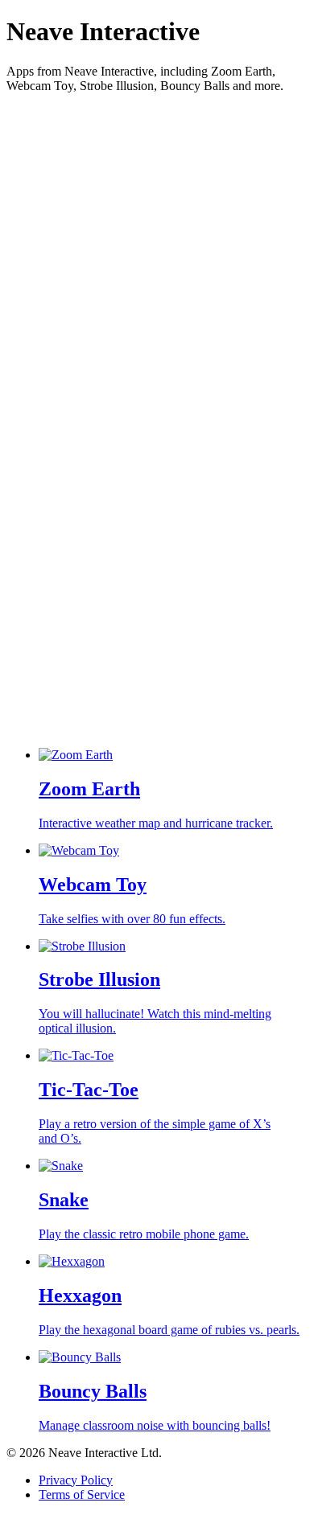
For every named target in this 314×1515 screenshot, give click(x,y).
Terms (82, 1494)
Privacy (76, 1480)
